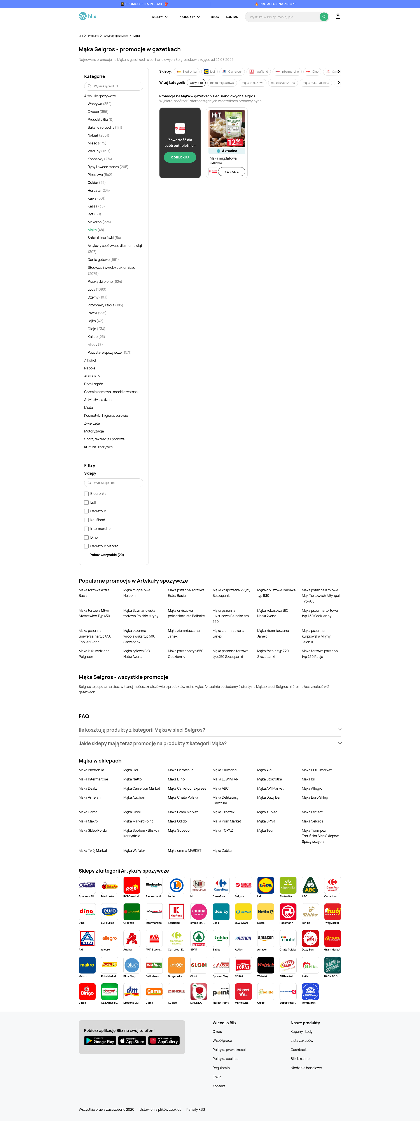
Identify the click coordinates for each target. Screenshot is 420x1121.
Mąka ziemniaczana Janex (184, 633)
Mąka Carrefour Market (141, 788)
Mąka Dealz (88, 788)
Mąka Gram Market (183, 812)
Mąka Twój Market (93, 850)
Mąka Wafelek (134, 850)
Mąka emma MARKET (184, 850)
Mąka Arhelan (90, 797)
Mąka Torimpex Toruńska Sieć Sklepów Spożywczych (320, 836)
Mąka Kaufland (224, 770)
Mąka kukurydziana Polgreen (94, 653)
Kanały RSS (195, 1109)
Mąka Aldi (264, 770)
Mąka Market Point (138, 821)
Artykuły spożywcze (116, 36)
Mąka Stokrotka (269, 779)
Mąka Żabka (222, 850)
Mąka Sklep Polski (93, 830)
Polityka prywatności (229, 1049)
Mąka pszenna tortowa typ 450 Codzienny (320, 613)
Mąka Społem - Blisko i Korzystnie (141, 833)
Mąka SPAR (266, 821)
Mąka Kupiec (267, 812)
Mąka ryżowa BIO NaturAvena (136, 653)
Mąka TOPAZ (223, 830)
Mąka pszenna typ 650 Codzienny (185, 653)
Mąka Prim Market (227, 821)
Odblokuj (180, 157)
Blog (215, 17)
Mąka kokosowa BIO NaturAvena (273, 613)
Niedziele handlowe (306, 1067)
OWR (217, 1077)
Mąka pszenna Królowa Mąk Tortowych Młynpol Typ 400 (321, 596)
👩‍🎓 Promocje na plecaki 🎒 (144, 4)
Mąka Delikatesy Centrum (225, 800)
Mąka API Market (270, 788)
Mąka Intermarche (93, 779)
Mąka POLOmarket (317, 770)
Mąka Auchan (134, 797)
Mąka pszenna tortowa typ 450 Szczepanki (230, 653)
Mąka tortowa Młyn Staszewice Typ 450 (94, 613)
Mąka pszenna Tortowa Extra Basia (186, 593)
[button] (210, 729)
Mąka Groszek (223, 812)
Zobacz (231, 172)
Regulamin (221, 1067)
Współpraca (222, 1040)
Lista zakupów (302, 1040)
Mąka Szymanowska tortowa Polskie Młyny (140, 613)
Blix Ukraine (300, 1058)
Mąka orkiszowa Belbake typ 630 (276, 593)
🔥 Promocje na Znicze (275, 4)
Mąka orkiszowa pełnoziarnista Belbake (186, 613)
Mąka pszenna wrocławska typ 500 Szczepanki (139, 636)
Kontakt (233, 17)
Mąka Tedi (265, 830)
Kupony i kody (301, 1031)
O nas (217, 1031)
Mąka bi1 (308, 779)
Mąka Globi (132, 812)
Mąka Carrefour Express (187, 788)
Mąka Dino (176, 779)
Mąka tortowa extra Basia (94, 593)
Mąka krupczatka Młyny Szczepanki (231, 593)
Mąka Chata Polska (183, 797)
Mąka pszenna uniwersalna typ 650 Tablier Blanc (95, 636)
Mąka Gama (88, 812)
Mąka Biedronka (91, 770)
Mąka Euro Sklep (315, 797)
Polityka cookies (225, 1058)
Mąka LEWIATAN (225, 779)
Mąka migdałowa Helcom (136, 593)
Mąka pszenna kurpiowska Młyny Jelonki (316, 636)
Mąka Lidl (130, 770)
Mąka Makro (88, 821)
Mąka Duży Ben (269, 797)
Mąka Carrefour (180, 770)
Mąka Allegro (312, 788)
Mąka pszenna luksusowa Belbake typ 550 (231, 616)
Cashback (299, 1049)
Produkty (93, 36)
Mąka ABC (221, 788)
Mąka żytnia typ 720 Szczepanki (273, 653)
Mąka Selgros (312, 821)
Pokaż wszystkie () (106, 555)
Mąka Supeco (178, 830)
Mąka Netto (132, 779)
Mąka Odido (177, 821)
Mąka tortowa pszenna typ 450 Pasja (320, 653)
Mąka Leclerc (312, 812)
